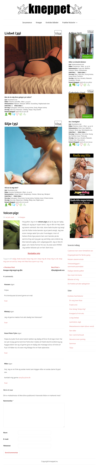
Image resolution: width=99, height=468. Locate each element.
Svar (6, 301)
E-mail (5, 439)
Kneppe (39, 22)
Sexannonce (27, 22)
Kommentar (8, 401)
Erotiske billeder (52, 22)
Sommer (72, 343)
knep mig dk (42, 259)
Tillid (71, 348)
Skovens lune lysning (77, 339)
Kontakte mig (34, 253)
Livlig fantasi (74, 318)
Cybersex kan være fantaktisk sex (80, 251)
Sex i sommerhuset (76, 335)
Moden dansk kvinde (76, 259)
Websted (6, 446)
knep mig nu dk (52, 259)
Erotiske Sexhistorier (75, 296)
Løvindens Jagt (75, 322)
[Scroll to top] (95, 464)
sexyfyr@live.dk (24, 378)
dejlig (14, 259)
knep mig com (32, 259)
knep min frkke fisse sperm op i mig (30, 261)
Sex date (72, 331)
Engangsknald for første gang (79, 255)
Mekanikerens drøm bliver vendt (81, 326)
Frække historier (68, 22)
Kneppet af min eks (76, 313)
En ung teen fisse (75, 300)
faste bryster (21, 259)
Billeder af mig (73, 279)
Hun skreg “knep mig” (77, 309)
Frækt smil (73, 305)
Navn (5, 433)
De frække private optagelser (79, 284)
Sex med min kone (75, 275)
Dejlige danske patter (76, 271)
